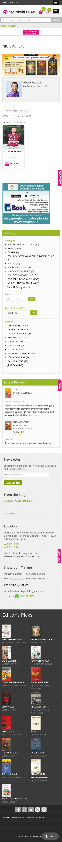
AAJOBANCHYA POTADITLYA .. (15, 798)
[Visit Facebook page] (18, 809)
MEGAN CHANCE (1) (17, 349)
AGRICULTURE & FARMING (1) (23, 283)
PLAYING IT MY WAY (40, 661)
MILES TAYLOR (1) (17, 341)
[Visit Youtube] (31, 809)
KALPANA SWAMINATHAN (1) (22, 353)
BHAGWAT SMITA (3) (18, 337)
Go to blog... (10, 513)
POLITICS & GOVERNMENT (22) (24, 275)
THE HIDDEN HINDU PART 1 (43, 639)
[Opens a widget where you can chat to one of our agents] (50, 836)
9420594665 (28, 596)
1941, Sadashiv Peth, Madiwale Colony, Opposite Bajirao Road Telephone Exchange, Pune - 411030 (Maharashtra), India (30, 535)
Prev (8, 70)
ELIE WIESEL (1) (15, 345)
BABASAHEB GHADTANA (12, 639)
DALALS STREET (9, 731)
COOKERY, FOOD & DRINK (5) (23, 279)
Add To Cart (7, 164)
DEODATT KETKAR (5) (19, 333)
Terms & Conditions (36, 817)
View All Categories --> (19, 287)
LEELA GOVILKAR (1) (18, 357)
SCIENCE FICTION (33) (19, 267)
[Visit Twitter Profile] (24, 809)
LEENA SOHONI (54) (17, 325)
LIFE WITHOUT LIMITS (13, 151)
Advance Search (8, 25)
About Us (5, 817)
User (16, 2)
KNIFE (33, 731)
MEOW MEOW (8, 706)
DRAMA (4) (13, 252)
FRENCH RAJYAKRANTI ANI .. (14, 682)
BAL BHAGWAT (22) (17, 361)
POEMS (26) (13, 263)
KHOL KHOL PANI (9, 774)
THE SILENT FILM (38, 706)
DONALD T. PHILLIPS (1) (20, 329)
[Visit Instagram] (37, 809)
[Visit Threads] (44, 809)
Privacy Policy (18, 817)
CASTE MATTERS (9, 661)
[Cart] (39, 11)
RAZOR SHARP (37, 752)
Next (13, 70)
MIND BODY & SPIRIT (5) (20, 271)
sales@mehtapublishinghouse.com (22, 556)
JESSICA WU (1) (15, 365)
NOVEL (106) (14, 248)
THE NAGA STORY (10, 752)
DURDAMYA (18, 389)
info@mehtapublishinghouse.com (21, 553)
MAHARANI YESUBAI (39, 682)
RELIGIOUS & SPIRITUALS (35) (23, 244)
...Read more (33, 415)
